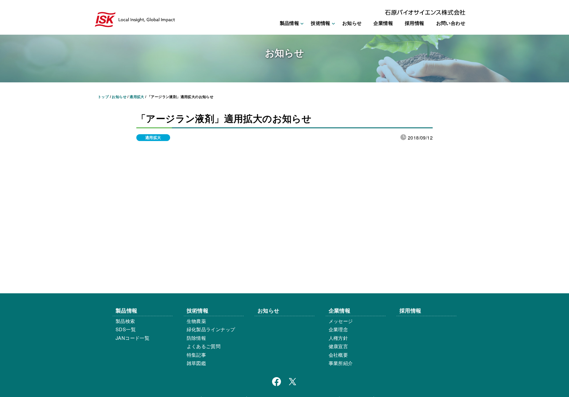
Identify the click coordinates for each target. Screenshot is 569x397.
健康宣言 (338, 346)
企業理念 (338, 329)
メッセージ (341, 321)
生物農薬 (196, 321)
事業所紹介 (341, 363)
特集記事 (196, 354)
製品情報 (127, 310)
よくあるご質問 (204, 346)
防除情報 (196, 337)
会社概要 (338, 354)
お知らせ (352, 23)
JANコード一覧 (132, 337)
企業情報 (383, 23)
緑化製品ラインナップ (211, 329)
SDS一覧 (126, 329)
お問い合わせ (450, 23)
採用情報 (414, 23)
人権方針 (338, 337)
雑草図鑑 (196, 363)
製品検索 (125, 321)
